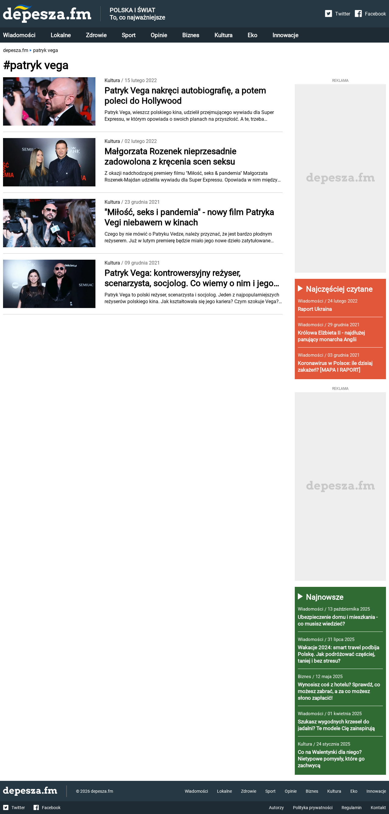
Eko (252, 35)
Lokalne (61, 35)
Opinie (159, 35)
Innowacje (285, 35)
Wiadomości (19, 35)
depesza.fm (15, 50)
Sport (129, 35)
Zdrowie (96, 35)
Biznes (190, 35)
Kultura (223, 35)
